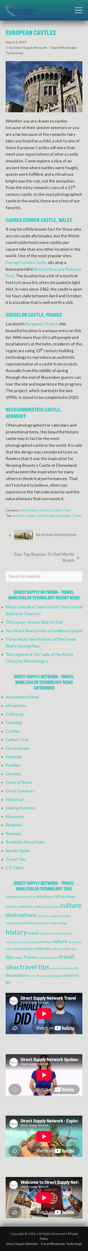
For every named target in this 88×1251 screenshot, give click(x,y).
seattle (66, 948)
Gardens (13, 773)
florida (34, 923)
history (16, 932)
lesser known (53, 933)
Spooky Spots (18, 850)
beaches (12, 906)
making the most (21, 807)
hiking (63, 923)
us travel (34, 975)
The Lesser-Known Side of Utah (34, 622)
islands (33, 933)
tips (9, 957)
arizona (43, 896)
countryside (46, 515)
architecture (28, 896)
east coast (42, 915)
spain (74, 948)
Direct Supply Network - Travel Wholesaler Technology (44, 1244)
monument (12, 942)
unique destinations (62, 968)
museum (24, 942)
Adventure (13, 897)
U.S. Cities (15, 867)
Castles (45, 510)
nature (60, 941)
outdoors (27, 948)
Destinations (17, 748)
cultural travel (51, 906)
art (52, 897)
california (25, 906)
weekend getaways (51, 975)
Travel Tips (16, 859)
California (14, 714)
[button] (78, 10)
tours (18, 957)
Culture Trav (61, 510)
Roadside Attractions (25, 842)
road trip (56, 948)
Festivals (14, 756)
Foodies (13, 765)
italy (41, 933)
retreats (43, 948)
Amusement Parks (22, 697)
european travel (17, 923)
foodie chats (48, 923)
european (63, 515)
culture (70, 905)
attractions (29, 510)
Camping (14, 722)
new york (12, 949)
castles (30, 515)
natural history (41, 942)
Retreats (14, 833)
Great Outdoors (20, 790)
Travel (76, 515)
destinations (21, 915)
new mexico (74, 942)
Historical (14, 799)
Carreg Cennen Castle (26, 262)
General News (19, 782)
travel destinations (47, 957)
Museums (15, 816)
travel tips (34, 967)
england (54, 915)
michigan (66, 933)
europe (65, 916)
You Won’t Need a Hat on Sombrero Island (44, 630)
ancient (18, 515)
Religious (14, 824)
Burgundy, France (41, 323)
